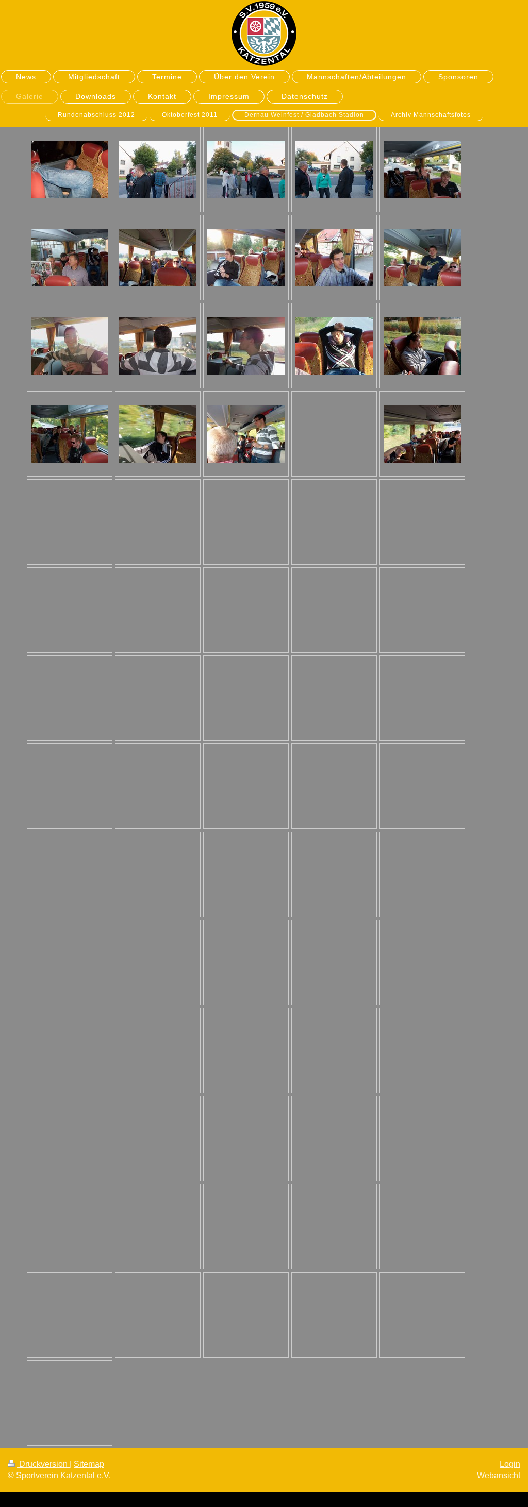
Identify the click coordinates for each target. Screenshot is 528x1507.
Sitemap (89, 1464)
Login (510, 1464)
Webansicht (498, 1475)
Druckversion (43, 1464)
